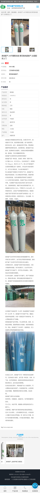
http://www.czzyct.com (7, 427)
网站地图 (32, 479)
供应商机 (14, 12)
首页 (8, 12)
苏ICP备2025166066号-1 (25, 474)
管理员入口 (27, 479)
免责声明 (20, 479)
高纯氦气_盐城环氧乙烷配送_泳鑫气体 (12, 461)
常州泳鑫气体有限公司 (16, 477)
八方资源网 (14, 479)
